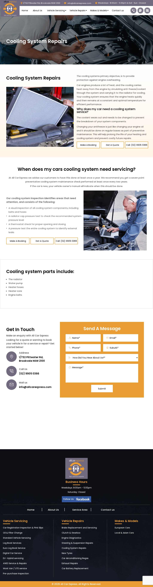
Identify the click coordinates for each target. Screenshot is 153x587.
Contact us (118, 10)
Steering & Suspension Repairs (77, 542)
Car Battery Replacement (75, 568)
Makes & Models (98, 10)
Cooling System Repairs (74, 548)
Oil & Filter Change (12, 532)
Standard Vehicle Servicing (17, 537)
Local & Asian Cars (124, 532)
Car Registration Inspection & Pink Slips (23, 527)
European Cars (122, 527)
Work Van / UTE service (15, 568)
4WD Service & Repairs (15, 563)
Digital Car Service (12, 553)
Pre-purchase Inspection (16, 573)
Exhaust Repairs (70, 563)
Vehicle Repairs (77, 10)
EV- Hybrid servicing (13, 558)
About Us (37, 10)
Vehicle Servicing (56, 10)
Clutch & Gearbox (71, 532)
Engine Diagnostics (71, 537)
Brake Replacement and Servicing (79, 527)
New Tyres (67, 553)
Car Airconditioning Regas (75, 558)
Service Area (79, 510)
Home (25, 10)
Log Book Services (12, 542)
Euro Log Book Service (14, 548)
